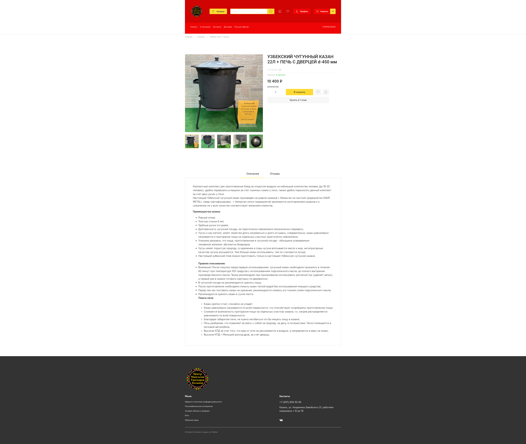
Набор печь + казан (219, 36)
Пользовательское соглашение (199, 406)
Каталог (221, 11)
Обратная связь (192, 420)
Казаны (201, 36)
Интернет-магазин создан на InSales (201, 432)
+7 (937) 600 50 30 (290, 402)
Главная (188, 36)
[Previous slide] (189, 93)
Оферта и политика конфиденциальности (203, 401)
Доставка (228, 27)
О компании (205, 27)
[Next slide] (258, 93)
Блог (187, 415)
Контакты (217, 27)
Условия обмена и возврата (197, 411)
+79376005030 (329, 27)
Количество (273, 87)
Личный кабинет (241, 27)
